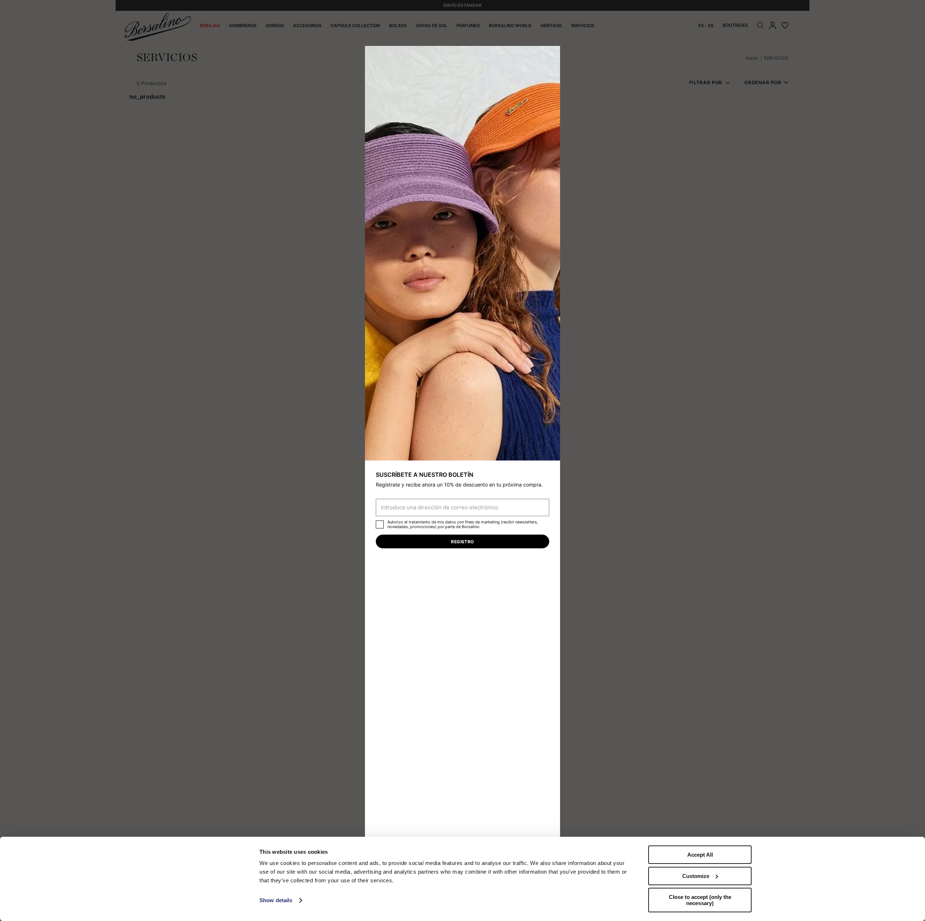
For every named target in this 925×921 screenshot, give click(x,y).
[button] (552, 53)
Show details (275, 900)
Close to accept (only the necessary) (700, 900)
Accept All (700, 855)
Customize (695, 876)
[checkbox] (380, 524)
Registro (462, 541)
